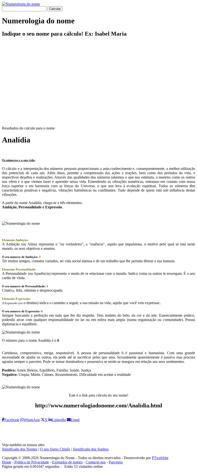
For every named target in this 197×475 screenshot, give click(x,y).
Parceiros (116, 462)
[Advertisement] (98, 85)
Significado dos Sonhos (91, 449)
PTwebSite (160, 458)
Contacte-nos (96, 462)
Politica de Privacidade (31, 462)
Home (6, 462)
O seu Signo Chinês (55, 449)
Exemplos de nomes (67, 462)
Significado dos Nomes (19, 449)
